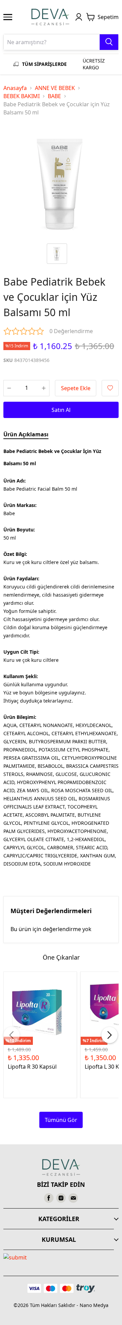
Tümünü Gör (61, 1120)
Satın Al (61, 410)
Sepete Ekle (75, 388)
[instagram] (61, 1198)
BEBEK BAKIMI (21, 96)
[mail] (73, 1198)
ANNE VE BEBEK (55, 88)
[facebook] (49, 1198)
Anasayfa (15, 88)
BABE (54, 96)
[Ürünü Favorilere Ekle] (110, 388)
